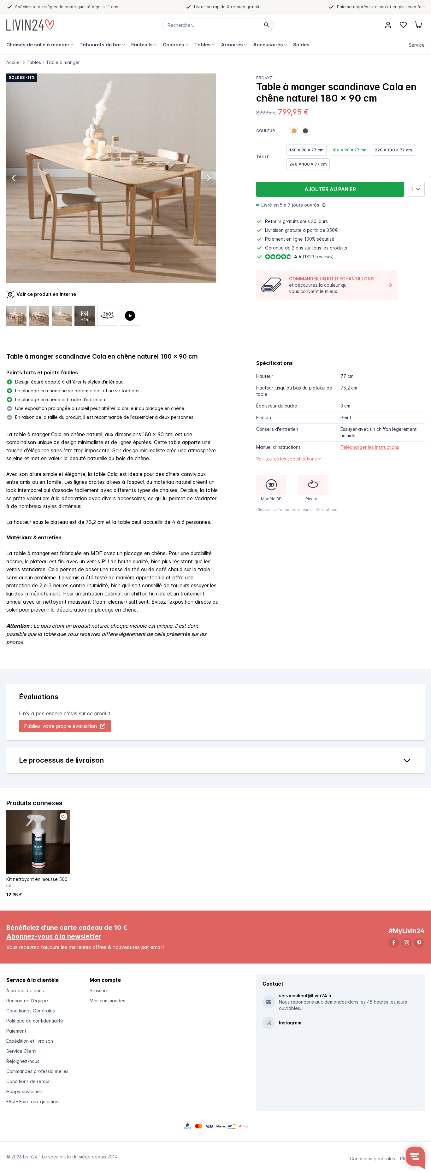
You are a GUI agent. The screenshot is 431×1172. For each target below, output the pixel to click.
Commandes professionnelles (37, 1071)
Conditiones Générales (30, 1010)
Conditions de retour (28, 1081)
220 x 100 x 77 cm (393, 149)
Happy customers (25, 1091)
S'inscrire (99, 990)
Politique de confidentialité (34, 1020)
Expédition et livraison (29, 1041)
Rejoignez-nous (22, 1061)
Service (417, 45)
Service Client (21, 1051)
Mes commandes (107, 1000)
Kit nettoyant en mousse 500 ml (37, 882)
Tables (34, 62)
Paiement (16, 1031)
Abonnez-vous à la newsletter (53, 936)
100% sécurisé (319, 239)
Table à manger (63, 62)
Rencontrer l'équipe (27, 1000)
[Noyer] (305, 131)
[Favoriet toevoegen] (63, 816)
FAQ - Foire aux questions (33, 1101)
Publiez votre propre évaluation (60, 726)
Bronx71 (265, 77)
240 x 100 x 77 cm (308, 164)
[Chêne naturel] (294, 131)
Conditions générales (372, 1158)
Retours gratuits (282, 221)
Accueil (13, 62)
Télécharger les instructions (369, 447)
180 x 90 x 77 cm (349, 149)
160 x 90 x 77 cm (306, 149)
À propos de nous (25, 990)
